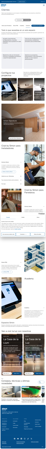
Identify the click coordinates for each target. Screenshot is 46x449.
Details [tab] (23, 217)
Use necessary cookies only (8, 234)
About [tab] (38, 217)
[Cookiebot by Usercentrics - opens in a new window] (39, 214)
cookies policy (17, 229)
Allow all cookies (37, 234)
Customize (22, 234)
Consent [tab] (8, 217)
